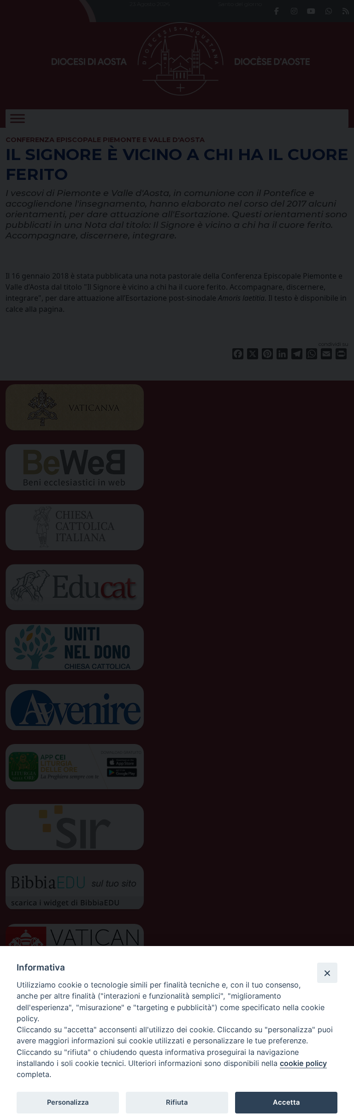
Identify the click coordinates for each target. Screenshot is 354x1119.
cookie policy (303, 1063)
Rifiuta (177, 1102)
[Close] (327, 973)
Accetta (286, 1102)
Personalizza (67, 1102)
